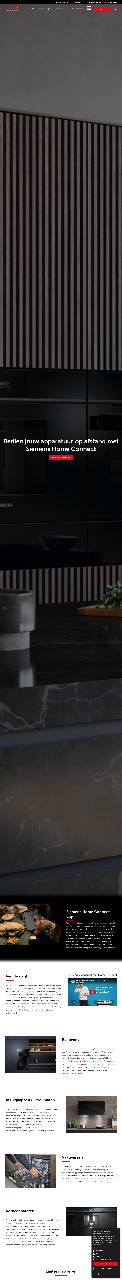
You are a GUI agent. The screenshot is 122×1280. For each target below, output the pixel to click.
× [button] (118, 1230)
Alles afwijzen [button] (106, 1269)
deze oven (72, 1049)
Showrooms (81, 9)
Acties (72, 9)
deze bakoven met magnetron (89, 1064)
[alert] (106, 1253)
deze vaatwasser (93, 1179)
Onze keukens (60, 9)
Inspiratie (31, 9)
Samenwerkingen (45, 9)
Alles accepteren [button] (106, 1264)
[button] (115, 9)
